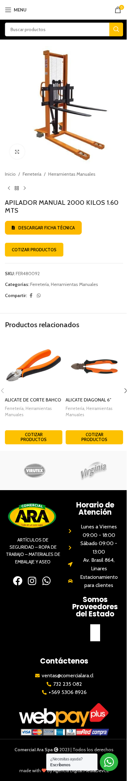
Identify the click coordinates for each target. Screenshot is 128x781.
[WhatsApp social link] (39, 295)
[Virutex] (34, 470)
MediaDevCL (96, 770)
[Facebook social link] (31, 295)
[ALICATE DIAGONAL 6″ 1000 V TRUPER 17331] (94, 365)
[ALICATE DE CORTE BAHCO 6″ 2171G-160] (33, 365)
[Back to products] (17, 188)
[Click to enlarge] (17, 151)
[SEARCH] (116, 29)
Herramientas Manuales (72, 174)
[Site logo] (64, 9)
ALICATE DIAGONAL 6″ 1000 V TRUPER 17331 (88, 403)
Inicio (10, 174)
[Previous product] (9, 188)
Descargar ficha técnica (46, 227)
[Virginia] (93, 470)
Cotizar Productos (34, 249)
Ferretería (32, 174)
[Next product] (25, 188)
